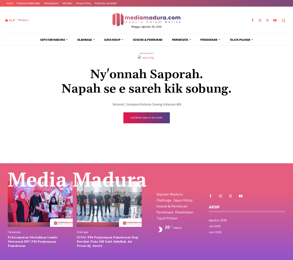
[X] (267, 20)
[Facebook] (252, 20)
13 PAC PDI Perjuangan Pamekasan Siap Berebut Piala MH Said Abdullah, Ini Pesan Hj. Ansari (107, 242)
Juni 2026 (215, 232)
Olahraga (82, 232)
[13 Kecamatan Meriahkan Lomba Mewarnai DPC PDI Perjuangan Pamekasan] (40, 204)
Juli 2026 (215, 226)
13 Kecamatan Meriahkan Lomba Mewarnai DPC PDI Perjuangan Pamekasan (32, 242)
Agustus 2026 (218, 220)
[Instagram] (260, 20)
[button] (283, 20)
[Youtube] (275, 20)
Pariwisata (14, 232)
